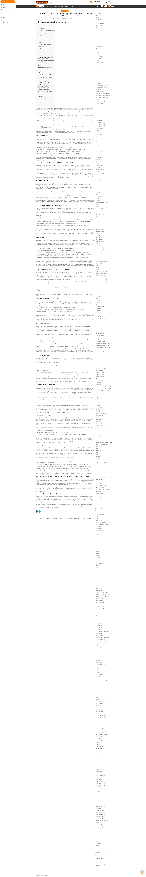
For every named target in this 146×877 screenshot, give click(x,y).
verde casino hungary (100, 789)
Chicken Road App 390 (100, 351)
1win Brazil (98, 29)
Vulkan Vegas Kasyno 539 (101, 812)
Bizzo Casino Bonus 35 (100, 269)
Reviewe (97, 693)
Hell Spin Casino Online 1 (100, 483)
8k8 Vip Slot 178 (99, 167)
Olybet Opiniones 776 (100, 610)
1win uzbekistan (99, 46)
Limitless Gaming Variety (42, 46)
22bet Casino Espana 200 (100, 122)
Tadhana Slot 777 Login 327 (101, 756)
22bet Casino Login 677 (100, 126)
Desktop (97, 378)
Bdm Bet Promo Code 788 (101, 218)
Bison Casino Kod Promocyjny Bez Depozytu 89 (104, 258)
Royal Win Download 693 (101, 705)
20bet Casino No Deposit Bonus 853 (103, 97)
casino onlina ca (99, 322)
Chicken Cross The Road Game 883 (102, 343)
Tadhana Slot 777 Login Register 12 (102, 758)
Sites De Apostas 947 (100, 709)
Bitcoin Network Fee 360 (100, 263)
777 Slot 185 (98, 142)
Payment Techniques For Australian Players (46, 50)
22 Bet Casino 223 (99, 103)
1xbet (97, 50)
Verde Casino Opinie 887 (100, 798)
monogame (98, 557)
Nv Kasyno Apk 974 (99, 598)
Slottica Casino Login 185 (100, 728)
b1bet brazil (98, 200)
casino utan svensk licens (100, 333)
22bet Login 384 (99, 132)
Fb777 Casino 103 (99, 427)
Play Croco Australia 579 (100, 660)
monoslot (97, 559)
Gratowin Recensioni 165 (100, 473)
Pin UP (97, 645)
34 (96, 138)
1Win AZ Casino (99, 25)
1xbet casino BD (99, 60)
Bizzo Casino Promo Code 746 (101, 277)
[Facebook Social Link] (97, 6)
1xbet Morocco (98, 72)
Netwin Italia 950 (99, 586)
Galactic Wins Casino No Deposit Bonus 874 (104, 442)
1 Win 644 (98, 15)
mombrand (98, 545)
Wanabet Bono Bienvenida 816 (102, 820)
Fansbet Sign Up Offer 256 (101, 413)
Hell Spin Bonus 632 (100, 479)
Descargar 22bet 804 (100, 376)
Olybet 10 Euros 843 (100, 602)
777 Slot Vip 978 (99, 146)
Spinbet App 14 (99, 740)
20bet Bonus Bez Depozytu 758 (102, 85)
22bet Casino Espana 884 (100, 124)
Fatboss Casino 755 (99, 421)
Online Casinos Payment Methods (44, 44)
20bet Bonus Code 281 (100, 91)
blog (96, 283)
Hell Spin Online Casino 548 (101, 485)
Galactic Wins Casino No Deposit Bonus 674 (104, 440)
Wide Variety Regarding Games (44, 33)
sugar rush (98, 750)
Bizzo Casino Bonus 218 (100, 267)
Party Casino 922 (99, 629)
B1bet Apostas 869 (99, 196)
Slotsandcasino (40, 104)
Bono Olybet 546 (99, 290)
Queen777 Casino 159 (100, 684)
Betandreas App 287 (100, 235)
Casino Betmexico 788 (100, 306)
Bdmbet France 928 (99, 229)
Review (97, 691)
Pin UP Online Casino (100, 649)
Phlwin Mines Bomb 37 (100, 639)
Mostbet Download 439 (100, 563)
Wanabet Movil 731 (99, 826)
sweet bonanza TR (99, 754)
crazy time (98, 359)
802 (96, 155)
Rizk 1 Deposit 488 (99, 703)
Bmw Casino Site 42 (99, 285)
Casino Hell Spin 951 (100, 316)
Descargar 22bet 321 (100, 372)
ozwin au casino (99, 623)
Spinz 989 (97, 744)
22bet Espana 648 (99, 128)
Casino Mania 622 (99, 320)
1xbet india (98, 64)
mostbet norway (99, 571)
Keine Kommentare (104, 854)
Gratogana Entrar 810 (100, 466)
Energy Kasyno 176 (99, 382)
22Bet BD (97, 112)
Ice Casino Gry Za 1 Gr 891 (101, 491)
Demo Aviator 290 (99, 370)
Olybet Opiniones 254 (100, 606)
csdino (97, 366)
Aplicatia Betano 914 (100, 173)
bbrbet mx (98, 212)
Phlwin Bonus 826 (99, 635)
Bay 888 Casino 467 (99, 208)
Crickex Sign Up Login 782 (101, 364)
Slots (96, 719)
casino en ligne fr (99, 314)
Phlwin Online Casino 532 (101, 641)
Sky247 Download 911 (100, 711)
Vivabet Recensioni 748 (100, 806)
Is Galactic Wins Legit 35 (100, 499)
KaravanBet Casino (99, 512)
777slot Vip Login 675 (100, 153)
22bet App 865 (98, 109)
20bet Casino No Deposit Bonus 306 (103, 93)
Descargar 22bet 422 (100, 374)
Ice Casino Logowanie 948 (101, 495)
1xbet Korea (98, 66)
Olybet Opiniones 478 (100, 608)
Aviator (97, 177)
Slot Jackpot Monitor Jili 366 (101, 715)
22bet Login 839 (99, 134)
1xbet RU (97, 77)
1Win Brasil (98, 27)
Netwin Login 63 (99, 588)
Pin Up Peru (98, 652)
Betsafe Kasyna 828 (99, 247)
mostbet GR (98, 565)
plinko (97, 666)
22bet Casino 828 (99, 120)
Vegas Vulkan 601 (99, 781)
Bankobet (97, 204)
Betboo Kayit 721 (99, 237)
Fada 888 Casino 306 (100, 409)
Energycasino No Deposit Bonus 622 (103, 392)
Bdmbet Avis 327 (99, 225)
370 (96, 140)
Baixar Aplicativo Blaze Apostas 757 (103, 202)
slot (96, 713)
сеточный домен (99, 843)
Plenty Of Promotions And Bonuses (44, 67)
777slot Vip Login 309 (100, 151)
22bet (97, 105)
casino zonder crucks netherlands (102, 337)
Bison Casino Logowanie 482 (101, 261)
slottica (97, 723)
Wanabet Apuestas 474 (100, 818)
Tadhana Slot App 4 (99, 760)
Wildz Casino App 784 (100, 830)
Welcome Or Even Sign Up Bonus (44, 98)
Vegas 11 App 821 (99, 779)
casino (97, 304)
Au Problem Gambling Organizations (45, 69)
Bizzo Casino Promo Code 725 (101, 275)
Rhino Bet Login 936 (100, 697)
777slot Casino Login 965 (101, 149)
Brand (97, 298)
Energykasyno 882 (99, 399)
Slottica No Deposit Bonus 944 (102, 736)
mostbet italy (98, 569)
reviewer (97, 695)
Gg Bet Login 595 (99, 458)
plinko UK (97, 670)
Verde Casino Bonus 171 (100, 785)
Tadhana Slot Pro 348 (100, 767)
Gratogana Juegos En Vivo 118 (101, 468)
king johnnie (98, 518)
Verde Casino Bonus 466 (100, 787)
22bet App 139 (98, 107)
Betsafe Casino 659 (99, 245)
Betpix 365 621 (99, 243)
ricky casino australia (100, 701)
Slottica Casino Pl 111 (100, 730)
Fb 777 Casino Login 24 (100, 425)
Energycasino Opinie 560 (100, 394)
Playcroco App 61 (99, 662)
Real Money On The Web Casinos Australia (46, 102)
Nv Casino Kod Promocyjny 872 (102, 592)
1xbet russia (98, 79)
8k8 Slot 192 (98, 163)
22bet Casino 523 (99, 116)
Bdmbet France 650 (99, 227)
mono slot (98, 549)
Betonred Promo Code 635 (101, 241)
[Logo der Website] (42, 2)
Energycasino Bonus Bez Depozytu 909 (103, 388)
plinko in (97, 668)
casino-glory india (99, 339)
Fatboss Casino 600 (99, 419)
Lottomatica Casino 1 (100, 530)
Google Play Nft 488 (99, 464)
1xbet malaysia (98, 70)
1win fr (97, 33)
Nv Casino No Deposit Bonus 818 (102, 596)
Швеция (97, 845)
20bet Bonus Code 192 (100, 89)
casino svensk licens (99, 331)
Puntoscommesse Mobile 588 (101, 680)
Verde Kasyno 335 (99, 804)
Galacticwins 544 (99, 446)
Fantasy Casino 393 (99, 415)
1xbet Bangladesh (99, 56)
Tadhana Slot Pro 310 (100, 765)
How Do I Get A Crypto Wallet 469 (102, 489)
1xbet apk (97, 52)
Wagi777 (97, 852)
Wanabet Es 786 (99, 824)
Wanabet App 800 (99, 816)
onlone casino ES (99, 619)
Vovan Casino (98, 808)
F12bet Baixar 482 (99, 407)
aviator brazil (98, 179)
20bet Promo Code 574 (100, 101)
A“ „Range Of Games (42, 48)
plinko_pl (97, 672)
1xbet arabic (98, 54)
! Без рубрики (98, 13)
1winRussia (98, 48)
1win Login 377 (99, 38)
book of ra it (98, 296)
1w (96, 21)
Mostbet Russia (99, 575)
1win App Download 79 (100, 23)
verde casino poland (99, 800)
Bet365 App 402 (99, 233)
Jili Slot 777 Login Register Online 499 (103, 508)
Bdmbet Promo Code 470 (101, 231)
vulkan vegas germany (100, 810)
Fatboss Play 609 (99, 423)
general (97, 454)
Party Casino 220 (99, 625)
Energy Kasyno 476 (99, 384)
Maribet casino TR (99, 534)
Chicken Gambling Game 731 (101, 349)
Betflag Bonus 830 (99, 239)
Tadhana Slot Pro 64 (99, 769)
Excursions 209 (99, 405)
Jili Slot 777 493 (99, 503)
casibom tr (98, 300)
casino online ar (99, 325)
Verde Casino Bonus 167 (100, 783)
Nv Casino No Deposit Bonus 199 (102, 594)
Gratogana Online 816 (100, 471)
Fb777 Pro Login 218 (100, 429)
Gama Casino (98, 448)
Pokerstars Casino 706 (100, 676)
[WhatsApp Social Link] (99, 6)
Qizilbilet (97, 682)
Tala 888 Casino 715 (99, 771)
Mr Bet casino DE (99, 580)
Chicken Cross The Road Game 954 (102, 345)
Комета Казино (99, 841)
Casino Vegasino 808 (100, 335)
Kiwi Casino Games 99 (100, 520)
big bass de (98, 253)
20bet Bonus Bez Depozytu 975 (102, 87)
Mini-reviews (98, 543)
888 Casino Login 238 (100, 157)
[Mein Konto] (102, 6)
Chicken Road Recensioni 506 (101, 353)
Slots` (97, 721)
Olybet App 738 (99, 604)
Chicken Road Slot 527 (100, 355)
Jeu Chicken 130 (99, 501)
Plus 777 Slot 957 (99, 674)
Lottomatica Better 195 (100, 528)
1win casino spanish (99, 31)
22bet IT (97, 130)
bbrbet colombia (99, 210)
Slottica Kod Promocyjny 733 (101, 734)
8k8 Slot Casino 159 (99, 165)
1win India (98, 35)
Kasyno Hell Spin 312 (100, 514)
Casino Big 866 (98, 308)
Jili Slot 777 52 (98, 506)
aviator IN (97, 188)
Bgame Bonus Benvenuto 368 (101, 251)
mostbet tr (98, 577)
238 (96, 136)
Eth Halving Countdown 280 (101, 401)
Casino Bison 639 (99, 310)
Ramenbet (98, 689)
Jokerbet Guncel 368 (100, 510)
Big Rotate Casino (41, 28)
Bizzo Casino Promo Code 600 (101, 273)
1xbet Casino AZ (99, 58)
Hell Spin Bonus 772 (100, 481)
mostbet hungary (99, 567)
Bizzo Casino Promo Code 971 (101, 281)
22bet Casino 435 (99, 114)
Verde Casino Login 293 (100, 795)
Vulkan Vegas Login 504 (100, 814)
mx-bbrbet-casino (99, 584)
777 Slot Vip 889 (99, 144)
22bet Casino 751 (99, 118)
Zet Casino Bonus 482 (100, 837)
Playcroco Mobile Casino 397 (101, 664)
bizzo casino (98, 265)
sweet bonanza (98, 752)
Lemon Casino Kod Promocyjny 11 (102, 524)
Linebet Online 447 (99, 526)
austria (97, 175)
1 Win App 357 (98, 17)
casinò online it (98, 327)
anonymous (98, 171)
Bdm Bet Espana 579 (100, 216)
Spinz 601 (97, 742)
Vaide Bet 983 (98, 777)
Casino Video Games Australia (43, 89)
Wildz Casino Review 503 (100, 832)
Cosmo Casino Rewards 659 (101, 357)
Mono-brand (98, 551)
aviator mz (98, 192)
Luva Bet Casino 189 (100, 532)
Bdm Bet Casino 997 (100, 214)
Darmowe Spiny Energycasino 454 (102, 368)
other (97, 621)
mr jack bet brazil (99, 582)
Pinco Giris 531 (99, 656)
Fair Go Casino (98, 411)
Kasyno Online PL (99, 516)
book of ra (98, 294)
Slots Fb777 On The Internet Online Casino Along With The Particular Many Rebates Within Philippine (105, 864)
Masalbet (97, 536)
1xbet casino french (99, 62)
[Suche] (91, 2)
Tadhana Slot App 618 (100, 763)
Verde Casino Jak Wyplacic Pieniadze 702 (103, 791)
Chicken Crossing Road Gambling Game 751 (104, 347)
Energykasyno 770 (99, 397)
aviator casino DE (99, 181)
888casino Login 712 (100, 159)
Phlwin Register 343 (99, 643)
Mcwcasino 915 (99, 538)
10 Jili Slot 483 (98, 19)
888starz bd (98, 161)
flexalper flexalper (64, 18)
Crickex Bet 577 (99, 362)
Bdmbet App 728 (99, 221)
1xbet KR (97, 68)
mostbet (97, 561)
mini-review (98, 540)
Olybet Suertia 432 (99, 614)
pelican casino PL (99, 633)
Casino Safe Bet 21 (99, 329)
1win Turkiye (98, 44)
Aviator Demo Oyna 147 (100, 186)
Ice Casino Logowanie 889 (101, 493)
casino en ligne (98, 312)
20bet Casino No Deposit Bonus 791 (103, 95)
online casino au (65, 10)
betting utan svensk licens (101, 249)
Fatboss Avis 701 (99, 417)
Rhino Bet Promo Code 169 (101, 699)
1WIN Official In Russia (100, 40)
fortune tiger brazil (99, 436)
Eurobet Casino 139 (99, 403)
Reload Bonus (40, 39)
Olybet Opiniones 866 (100, 612)
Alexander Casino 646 (100, 169)
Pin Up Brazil (98, 647)
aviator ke (97, 190)
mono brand (98, 547)
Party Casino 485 (99, 627)
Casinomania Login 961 (100, 341)
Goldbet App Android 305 (101, 462)
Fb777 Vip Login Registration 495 (102, 431)
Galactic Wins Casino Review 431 (102, 444)
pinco (97, 654)
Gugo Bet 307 (98, 475)
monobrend (98, 555)
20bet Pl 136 (98, 99)
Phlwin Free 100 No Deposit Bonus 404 (103, 637)
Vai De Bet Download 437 (101, 775)
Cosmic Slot (40, 100)
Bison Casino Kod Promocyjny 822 (102, 255)
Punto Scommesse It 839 (100, 678)
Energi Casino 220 (99, 380)
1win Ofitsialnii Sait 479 (100, 42)
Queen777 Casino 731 (100, 686)
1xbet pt (97, 75)
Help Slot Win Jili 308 (100, 487)
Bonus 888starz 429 (99, 292)
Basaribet (97, 206)
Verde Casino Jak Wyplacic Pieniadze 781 (103, 793)
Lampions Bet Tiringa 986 (101, 522)
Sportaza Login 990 (99, 746)
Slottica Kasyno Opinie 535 (101, 732)
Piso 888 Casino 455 (100, 658)
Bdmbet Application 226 (100, 223)
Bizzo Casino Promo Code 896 (101, 279)
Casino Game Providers (42, 84)
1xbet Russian (98, 81)
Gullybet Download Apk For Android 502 (104, 477)
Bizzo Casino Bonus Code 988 (101, 271)
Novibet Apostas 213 (100, 590)
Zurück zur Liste (65, 518)
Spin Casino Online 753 (100, 738)
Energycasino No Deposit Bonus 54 (102, 390)
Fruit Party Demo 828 (100, 438)
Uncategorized (98, 773)
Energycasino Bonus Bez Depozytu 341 (103, 386)
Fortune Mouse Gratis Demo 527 (102, 434)
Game (97, 452)
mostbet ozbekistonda (100, 573)
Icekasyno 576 (98, 497)
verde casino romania (100, 802)
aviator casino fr (99, 184)
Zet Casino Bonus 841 (100, 839)
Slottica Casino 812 (99, 726)
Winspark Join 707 (99, 835)
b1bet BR (97, 198)
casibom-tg (98, 302)
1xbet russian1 (98, 83)
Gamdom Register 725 (100, 450)
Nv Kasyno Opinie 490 (100, 600)
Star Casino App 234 (100, 748)
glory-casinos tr (99, 460)
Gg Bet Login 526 (99, 456)
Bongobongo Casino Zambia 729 (102, 288)
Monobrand (98, 553)
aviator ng (97, 194)
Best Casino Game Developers (43, 52)
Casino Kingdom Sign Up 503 (101, 318)
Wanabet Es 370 (99, 822)
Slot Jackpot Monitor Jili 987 (101, 717)
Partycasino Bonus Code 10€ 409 (102, 631)
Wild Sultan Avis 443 (100, 828)
